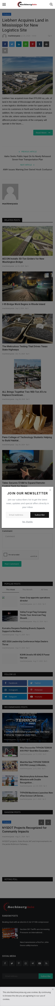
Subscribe (40, 514)
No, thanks (27, 521)
